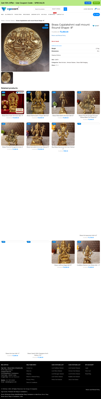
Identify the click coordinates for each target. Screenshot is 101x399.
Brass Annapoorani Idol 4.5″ (88, 235)
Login (86, 368)
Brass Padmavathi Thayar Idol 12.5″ (38, 115)
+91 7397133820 (10, 380)
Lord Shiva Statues (57, 371)
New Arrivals (62, 62)
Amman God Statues (74, 371)
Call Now (88, 2)
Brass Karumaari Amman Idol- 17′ (12, 115)
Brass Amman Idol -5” (13, 353)
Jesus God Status (73, 379)
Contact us (29, 368)
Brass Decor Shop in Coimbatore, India (12, 396)
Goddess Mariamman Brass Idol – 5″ (88, 265)
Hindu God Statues (57, 379)
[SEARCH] (65, 9)
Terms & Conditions (31, 382)
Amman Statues (10, 20)
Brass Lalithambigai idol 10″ (63, 265)
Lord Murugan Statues (58, 374)
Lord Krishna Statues (74, 374)
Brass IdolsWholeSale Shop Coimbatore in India (24, 394)
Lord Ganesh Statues (74, 368)
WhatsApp (96, 2)
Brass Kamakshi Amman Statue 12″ (38, 147)
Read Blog (88, 374)
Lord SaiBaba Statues (58, 368)
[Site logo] (10, 9)
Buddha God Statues (74, 376)
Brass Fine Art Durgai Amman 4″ (12, 147)
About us (28, 371)
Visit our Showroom (14, 377)
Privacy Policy (30, 379)
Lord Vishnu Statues (57, 376)
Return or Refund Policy (33, 376)
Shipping (28, 374)
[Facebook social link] (56, 65)
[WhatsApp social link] (58, 65)
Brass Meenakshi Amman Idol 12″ (63, 115)
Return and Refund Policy (59, 35)
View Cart (88, 371)
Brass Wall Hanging (82, 62)
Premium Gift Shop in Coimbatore (17, 391)
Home (2, 20)
